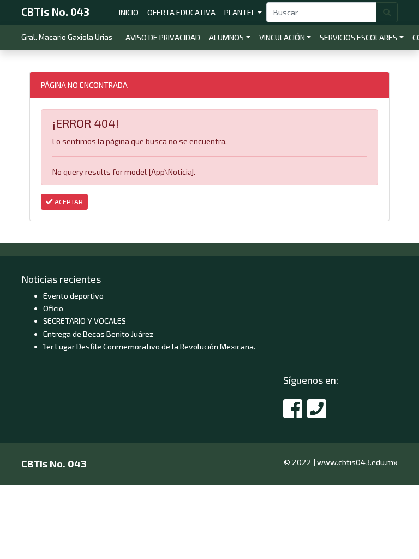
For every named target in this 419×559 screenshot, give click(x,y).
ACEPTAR (68, 201)
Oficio (53, 308)
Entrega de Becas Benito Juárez (98, 333)
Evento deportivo (73, 295)
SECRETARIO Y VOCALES (84, 320)
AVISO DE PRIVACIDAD (165, 37)
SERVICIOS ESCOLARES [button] (358, 37)
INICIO (131, 12)
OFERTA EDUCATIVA (183, 12)
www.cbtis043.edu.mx (357, 462)
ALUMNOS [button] (226, 37)
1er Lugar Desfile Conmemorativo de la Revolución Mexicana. (149, 346)
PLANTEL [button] (239, 12)
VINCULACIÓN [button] (282, 37)
